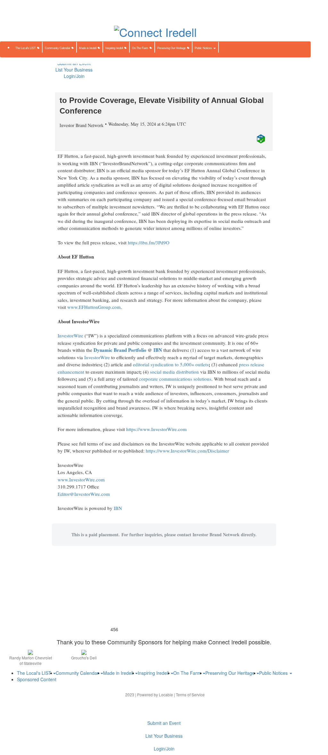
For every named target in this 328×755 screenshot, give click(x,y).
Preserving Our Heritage (171, 48)
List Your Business (74, 69)
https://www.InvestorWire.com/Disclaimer (187, 450)
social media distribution (174, 372)
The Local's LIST (26, 48)
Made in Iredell (88, 48)
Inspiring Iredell (114, 48)
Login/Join (74, 76)
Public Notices (204, 48)
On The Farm (140, 48)
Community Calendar (58, 48)
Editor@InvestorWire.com (84, 494)
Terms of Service (190, 694)
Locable (166, 694)
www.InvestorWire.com (81, 479)
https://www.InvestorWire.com (156, 429)
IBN (118, 508)
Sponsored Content (36, 679)
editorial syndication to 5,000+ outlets (171, 364)
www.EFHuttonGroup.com (94, 307)
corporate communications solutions (175, 379)
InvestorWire (70, 335)
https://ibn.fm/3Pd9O (148, 242)
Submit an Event (164, 723)
